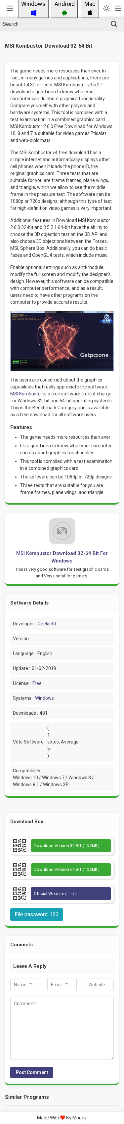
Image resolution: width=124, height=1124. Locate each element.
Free (37, 683)
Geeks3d (47, 623)
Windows (44, 698)
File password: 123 (37, 914)
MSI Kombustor (26, 393)
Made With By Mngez (62, 1117)
